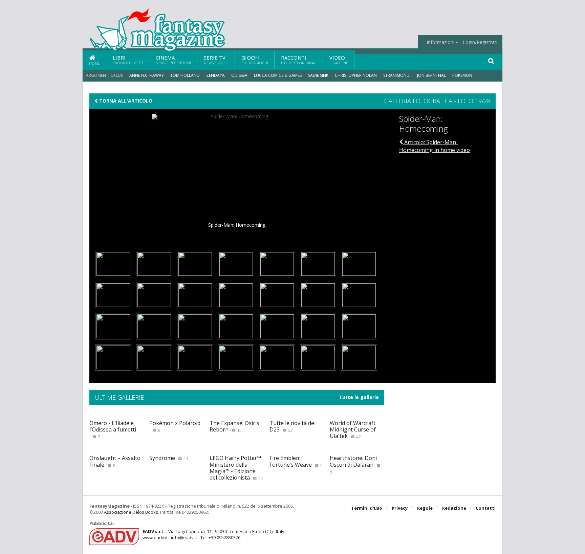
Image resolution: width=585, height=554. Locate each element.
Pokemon (462, 75)
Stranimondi (397, 75)
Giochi (254, 59)
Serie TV (216, 59)
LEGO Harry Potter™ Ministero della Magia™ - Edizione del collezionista (236, 467)
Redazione (454, 508)
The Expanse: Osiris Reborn (234, 426)
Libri (128, 59)
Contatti (486, 508)
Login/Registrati (480, 42)
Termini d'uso (366, 508)
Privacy (400, 508)
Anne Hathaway (146, 75)
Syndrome (168, 458)
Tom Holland (185, 75)
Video (338, 59)
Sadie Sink (318, 75)
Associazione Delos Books (131, 512)
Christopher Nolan (356, 75)
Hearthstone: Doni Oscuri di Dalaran (353, 464)
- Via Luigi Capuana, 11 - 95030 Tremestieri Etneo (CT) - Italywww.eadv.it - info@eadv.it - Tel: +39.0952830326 (213, 534)
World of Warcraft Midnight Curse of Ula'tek (353, 429)
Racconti (299, 59)
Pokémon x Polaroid (174, 426)
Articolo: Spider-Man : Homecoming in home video (434, 145)
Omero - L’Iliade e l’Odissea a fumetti (112, 429)
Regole (425, 508)
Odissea (239, 75)
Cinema (173, 59)
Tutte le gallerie (359, 397)
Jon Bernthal (431, 75)
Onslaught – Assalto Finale (114, 461)
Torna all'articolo (125, 100)
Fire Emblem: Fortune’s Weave (296, 461)
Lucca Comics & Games (278, 75)
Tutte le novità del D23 (292, 426)
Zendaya (215, 75)
